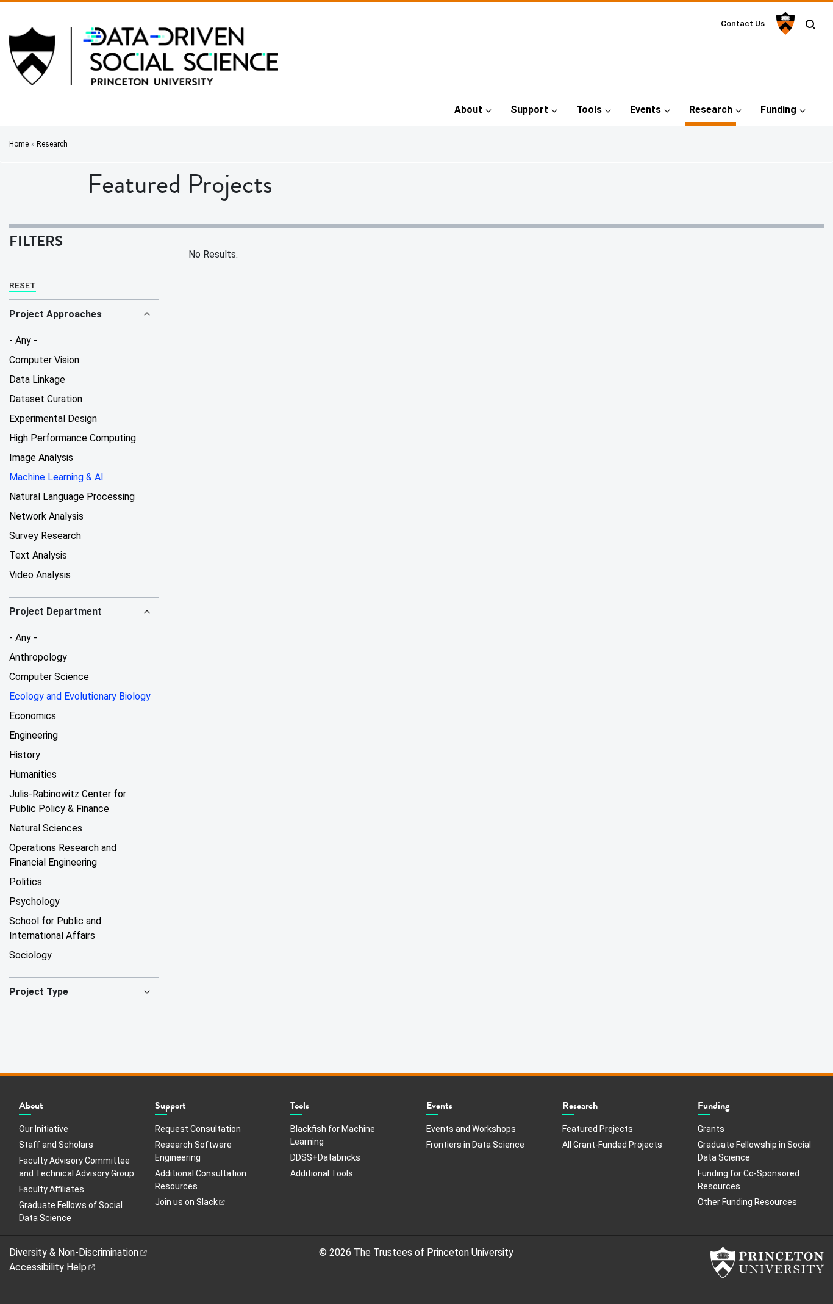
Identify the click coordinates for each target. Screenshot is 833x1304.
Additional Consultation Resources (200, 1179)
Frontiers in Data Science (475, 1145)
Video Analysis (40, 575)
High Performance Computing (72, 438)
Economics (32, 716)
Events (645, 109)
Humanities (33, 774)
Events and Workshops (471, 1129)
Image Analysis (41, 457)
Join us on (186, 1202)
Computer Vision (44, 360)
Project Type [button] (38, 992)
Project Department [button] (55, 611)
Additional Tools (321, 1173)
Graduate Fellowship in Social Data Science (754, 1151)
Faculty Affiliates (51, 1189)
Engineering (33, 735)
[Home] (143, 61)
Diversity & (73, 1252)
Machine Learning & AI (56, 477)
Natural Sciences (45, 828)
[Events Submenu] (458, 1108)
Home (19, 144)
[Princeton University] (784, 23)
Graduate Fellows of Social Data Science (71, 1211)
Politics (25, 882)
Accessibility (48, 1267)
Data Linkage (37, 379)
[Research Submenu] (603, 1108)
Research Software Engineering (193, 1151)
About (468, 109)
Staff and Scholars (56, 1145)
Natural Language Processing (72, 496)
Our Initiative (43, 1129)
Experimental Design (53, 418)
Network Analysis (46, 516)
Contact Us (743, 23)
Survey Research (45, 536)
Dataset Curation (45, 399)
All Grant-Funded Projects (612, 1145)
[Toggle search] (810, 24)
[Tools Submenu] (315, 1108)
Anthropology (38, 657)
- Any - (23, 340)
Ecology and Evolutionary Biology (80, 696)
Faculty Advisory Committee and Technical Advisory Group (76, 1167)
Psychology (34, 901)
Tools (589, 109)
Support (529, 109)
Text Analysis (38, 555)
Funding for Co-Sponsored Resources (748, 1179)
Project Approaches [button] (55, 314)
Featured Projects (597, 1128)
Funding (778, 109)
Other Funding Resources (747, 1202)
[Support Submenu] (192, 1108)
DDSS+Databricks (325, 1157)
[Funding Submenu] (735, 1108)
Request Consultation (198, 1129)
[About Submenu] (49, 1108)
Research (712, 109)
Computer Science (49, 677)
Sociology (30, 955)
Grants (711, 1129)
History (24, 755)
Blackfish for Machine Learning (332, 1135)
